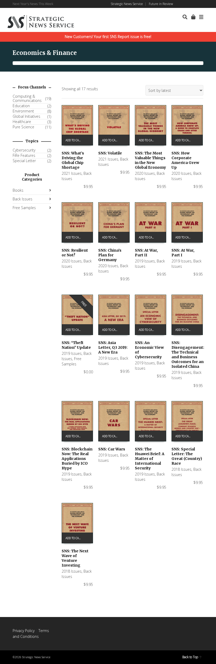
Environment (23, 111)
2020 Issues (145, 173)
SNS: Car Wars (111, 449)
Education (21, 105)
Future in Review (161, 4)
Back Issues (22, 198)
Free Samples (71, 361)
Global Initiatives (26, 116)
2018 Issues (181, 469)
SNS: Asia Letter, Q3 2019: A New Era (112, 347)
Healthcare (22, 121)
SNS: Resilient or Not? (75, 252)
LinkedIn (187, 4)
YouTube (203, 4)
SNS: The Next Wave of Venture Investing (75, 558)
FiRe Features (24, 155)
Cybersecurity (24, 150)
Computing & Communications (27, 98)
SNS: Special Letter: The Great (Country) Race (186, 456)
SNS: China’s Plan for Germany (109, 255)
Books (18, 190)
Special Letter (24, 160)
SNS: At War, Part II (146, 252)
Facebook (180, 4)
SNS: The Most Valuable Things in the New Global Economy (150, 160)
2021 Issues (72, 173)
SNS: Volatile (110, 153)
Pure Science (23, 127)
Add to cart (74, 140)
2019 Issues (145, 260)
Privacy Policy (24, 630)
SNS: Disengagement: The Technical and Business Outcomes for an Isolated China (187, 354)
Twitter (195, 4)
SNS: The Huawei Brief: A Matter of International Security (149, 458)
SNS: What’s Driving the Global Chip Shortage (73, 160)
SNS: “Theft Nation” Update (76, 345)
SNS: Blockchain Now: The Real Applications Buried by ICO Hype (77, 458)
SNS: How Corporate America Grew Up (185, 160)
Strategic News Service (127, 4)
